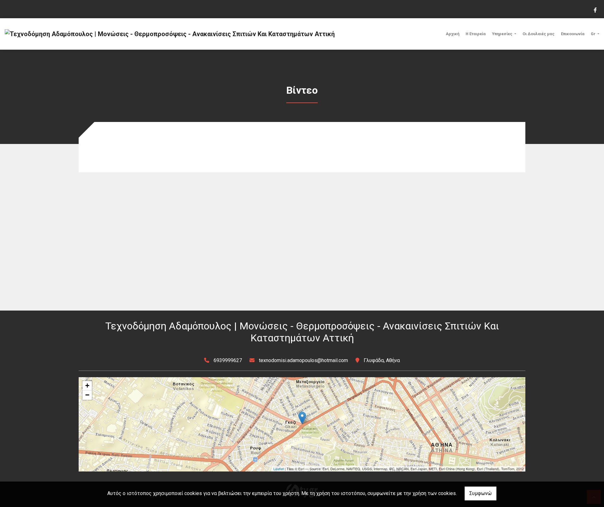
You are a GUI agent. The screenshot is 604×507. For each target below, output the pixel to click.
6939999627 (228, 360)
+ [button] (87, 385)
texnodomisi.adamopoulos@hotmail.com (303, 360)
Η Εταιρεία (476, 33)
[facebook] (594, 9)
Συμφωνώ (480, 493)
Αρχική (452, 33)
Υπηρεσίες (502, 33)
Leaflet (278, 468)
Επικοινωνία (572, 33)
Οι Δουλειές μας (539, 33)
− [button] (87, 395)
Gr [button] (593, 33)
